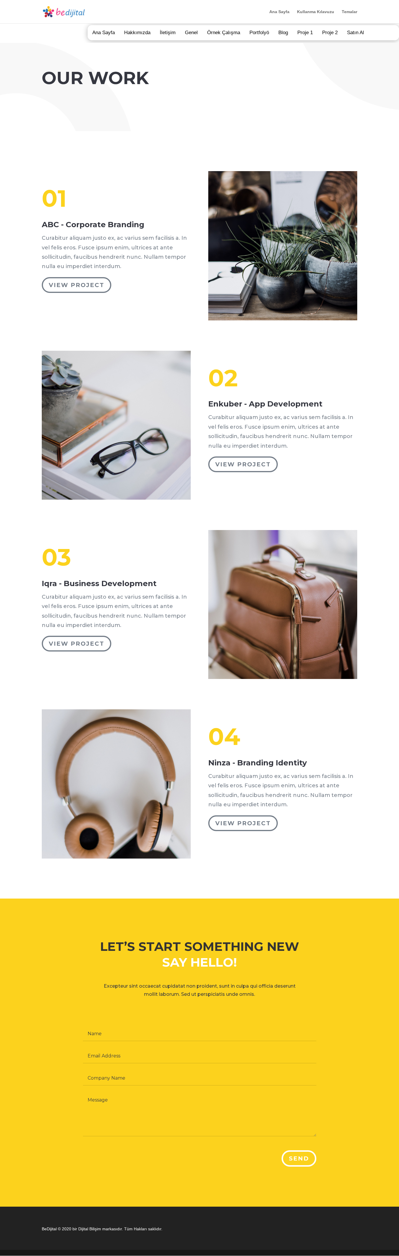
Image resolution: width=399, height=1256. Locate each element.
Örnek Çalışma (223, 32)
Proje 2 (330, 32)
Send (299, 1158)
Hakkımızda (137, 32)
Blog (283, 32)
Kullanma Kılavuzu (315, 12)
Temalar (349, 12)
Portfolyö (259, 32)
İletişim (168, 32)
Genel (191, 32)
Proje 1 (305, 32)
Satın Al (355, 32)
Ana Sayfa (279, 12)
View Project (76, 285)
